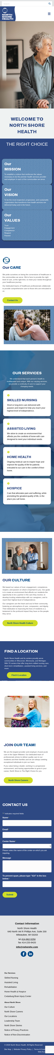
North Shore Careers (13, 1012)
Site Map (7, 1049)
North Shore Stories (13, 1025)
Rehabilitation (10, 987)
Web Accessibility (44, 1052)
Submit (9, 895)
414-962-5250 (28, 939)
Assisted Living (11, 982)
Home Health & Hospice (15, 992)
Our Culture (9, 1007)
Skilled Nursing (11, 978)
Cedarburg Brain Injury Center (17, 996)
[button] (23, 954)
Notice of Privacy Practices (16, 1030)
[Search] (49, 3)
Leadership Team (12, 1021)
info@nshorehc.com (27, 947)
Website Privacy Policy (23, 1049)
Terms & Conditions (41, 1049)
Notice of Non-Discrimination (17, 1035)
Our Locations (10, 1016)
